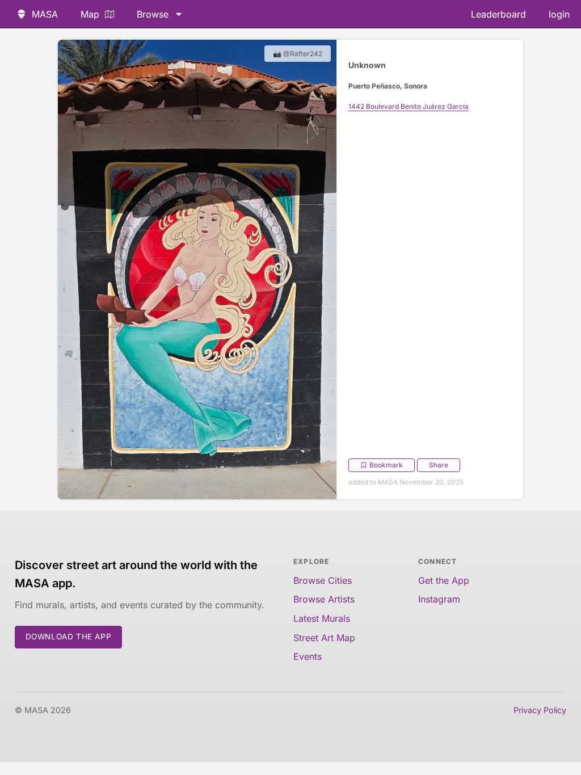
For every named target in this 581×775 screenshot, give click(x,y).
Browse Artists (324, 599)
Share (438, 465)
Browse (153, 14)
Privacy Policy (539, 710)
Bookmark (386, 465)
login (559, 14)
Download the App (69, 636)
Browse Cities (322, 580)
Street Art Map (324, 637)
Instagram (439, 599)
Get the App (443, 580)
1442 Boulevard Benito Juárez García (408, 106)
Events (307, 656)
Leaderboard (498, 14)
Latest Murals (321, 618)
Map (90, 14)
